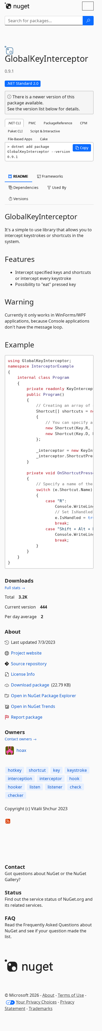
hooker (15, 787)
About (48, 995)
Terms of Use (71, 995)
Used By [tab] (58, 187)
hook (74, 778)
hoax (21, 750)
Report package (26, 717)
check (75, 787)
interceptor (50, 778)
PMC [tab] (32, 123)
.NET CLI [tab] (14, 123)
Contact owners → (21, 738)
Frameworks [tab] (52, 176)
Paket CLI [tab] (15, 131)
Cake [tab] (44, 139)
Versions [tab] (20, 198)
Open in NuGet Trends (33, 706)
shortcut (37, 770)
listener (55, 787)
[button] (82, 147)
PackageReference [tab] (58, 123)
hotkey (14, 770)
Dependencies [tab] (25, 187)
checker (16, 795)
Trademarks (41, 1008)
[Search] (88, 20)
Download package (30, 685)
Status (13, 892)
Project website (26, 653)
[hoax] (9, 750)
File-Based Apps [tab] (20, 139)
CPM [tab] (83, 123)
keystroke (77, 770)
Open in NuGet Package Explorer (43, 695)
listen (35, 787)
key (56, 770)
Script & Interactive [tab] (45, 131)
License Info (23, 674)
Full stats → (15, 587)
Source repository (29, 664)
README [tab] (20, 176)
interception (20, 778)
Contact (15, 866)
